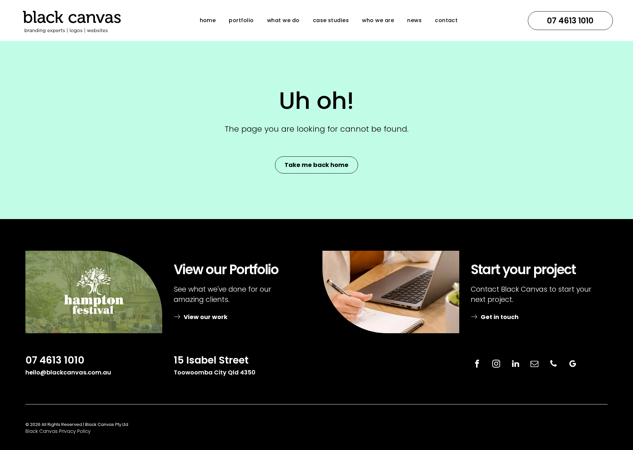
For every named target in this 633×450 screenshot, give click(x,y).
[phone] (553, 365)
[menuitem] (208, 20)
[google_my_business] (572, 365)
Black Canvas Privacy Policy (58, 431)
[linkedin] (515, 365)
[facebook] (477, 365)
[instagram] (496, 365)
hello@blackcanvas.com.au (68, 372)
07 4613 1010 (54, 360)
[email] (534, 365)
